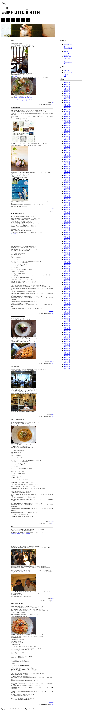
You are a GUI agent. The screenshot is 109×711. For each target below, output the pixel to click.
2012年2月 (67, 343)
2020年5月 (67, 166)
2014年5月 (67, 295)
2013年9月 (67, 309)
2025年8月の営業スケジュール (68, 58)
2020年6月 (67, 164)
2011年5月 (67, 359)
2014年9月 (67, 288)
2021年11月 (67, 141)
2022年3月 (67, 136)
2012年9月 (67, 330)
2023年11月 (67, 106)
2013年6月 (67, 314)
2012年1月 (67, 345)
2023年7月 (67, 111)
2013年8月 (67, 311)
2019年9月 (67, 181)
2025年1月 (67, 90)
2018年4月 (67, 211)
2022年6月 (67, 131)
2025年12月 (67, 82)
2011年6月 (67, 357)
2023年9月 (67, 109)
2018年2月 (67, 214)
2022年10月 (67, 123)
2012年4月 (67, 339)
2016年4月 (67, 254)
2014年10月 (67, 286)
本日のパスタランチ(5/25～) (17, 213)
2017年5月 (67, 231)
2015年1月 (67, 280)
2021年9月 (67, 143)
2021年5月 (67, 148)
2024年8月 (67, 97)
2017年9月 (67, 223)
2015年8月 (67, 268)
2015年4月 (67, 275)
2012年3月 (67, 341)
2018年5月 (67, 209)
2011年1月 (67, 366)
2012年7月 (67, 334)
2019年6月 (67, 186)
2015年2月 (67, 279)
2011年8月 (67, 354)
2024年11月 (67, 93)
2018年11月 (67, 198)
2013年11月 (67, 305)
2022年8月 (67, 127)
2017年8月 (67, 225)
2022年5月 (67, 132)
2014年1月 (67, 302)
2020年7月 (67, 163)
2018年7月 (67, 206)
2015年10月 (67, 264)
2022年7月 (67, 129)
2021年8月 (67, 145)
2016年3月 (67, 255)
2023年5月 (67, 115)
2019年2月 (67, 193)
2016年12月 (67, 239)
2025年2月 (67, 88)
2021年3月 (67, 150)
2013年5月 (67, 316)
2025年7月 (67, 86)
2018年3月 (67, 213)
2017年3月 (67, 234)
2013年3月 (67, 320)
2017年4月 (67, 232)
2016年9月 (67, 245)
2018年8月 (67, 204)
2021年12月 (67, 140)
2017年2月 (67, 236)
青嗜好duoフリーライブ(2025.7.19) (67, 53)
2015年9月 (67, 266)
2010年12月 (67, 368)
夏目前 (12, 40)
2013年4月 (67, 318)
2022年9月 (67, 125)
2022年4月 (67, 134)
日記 (52, 102)
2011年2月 (67, 364)
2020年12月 (67, 156)
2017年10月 (67, 222)
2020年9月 (67, 159)
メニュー (51, 311)
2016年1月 (67, 259)
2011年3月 (67, 363)
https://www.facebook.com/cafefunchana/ (23, 97)
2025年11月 (67, 84)
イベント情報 (68, 72)
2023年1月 (67, 118)
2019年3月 (67, 191)
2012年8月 (67, 332)
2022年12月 (67, 120)
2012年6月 (67, 336)
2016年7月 (67, 248)
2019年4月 (67, 189)
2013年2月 (67, 321)
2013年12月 (67, 304)
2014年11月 (67, 284)
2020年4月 (67, 168)
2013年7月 (67, 313)
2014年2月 (67, 300)
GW (12, 526)
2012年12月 (67, 325)
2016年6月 (67, 250)
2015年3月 (67, 277)
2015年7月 (67, 270)
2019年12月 (67, 175)
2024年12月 (67, 91)
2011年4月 (67, 361)
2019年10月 (67, 179)
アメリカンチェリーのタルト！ (18, 316)
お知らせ (66, 70)
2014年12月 (67, 282)
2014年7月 (67, 291)
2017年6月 (67, 229)
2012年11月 (67, 327)
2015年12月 (67, 261)
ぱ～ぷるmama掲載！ (16, 107)
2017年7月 (67, 227)
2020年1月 (67, 173)
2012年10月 (67, 329)
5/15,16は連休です (15, 366)
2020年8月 (67, 161)
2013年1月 (67, 323)
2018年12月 (67, 197)
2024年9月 (67, 95)
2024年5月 (67, 100)
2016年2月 (67, 257)
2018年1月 (67, 216)
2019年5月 (67, 188)
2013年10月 (67, 307)
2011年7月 (67, 355)
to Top (51, 104)
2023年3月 (67, 116)
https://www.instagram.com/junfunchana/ (23, 100)
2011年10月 (67, 350)
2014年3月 (67, 298)
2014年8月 (67, 289)
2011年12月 (67, 346)
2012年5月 (67, 338)
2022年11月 (67, 122)
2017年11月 (67, 220)
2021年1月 (67, 154)
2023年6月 (67, 113)
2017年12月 (67, 218)
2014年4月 (67, 297)
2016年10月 (67, 243)
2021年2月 (67, 152)
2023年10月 (67, 107)
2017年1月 (67, 238)
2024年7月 (67, 98)
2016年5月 (67, 252)
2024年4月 (67, 102)
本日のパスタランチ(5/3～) (17, 603)
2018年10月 (67, 200)
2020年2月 (67, 172)
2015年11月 (67, 263)
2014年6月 (67, 293)
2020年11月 (67, 157)
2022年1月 (67, 138)
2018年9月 (67, 202)
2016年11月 (67, 241)
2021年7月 (67, 147)
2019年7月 (67, 184)
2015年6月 (67, 272)
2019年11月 (67, 177)
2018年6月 (67, 207)
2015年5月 (67, 273)
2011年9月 (67, 352)
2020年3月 (67, 170)
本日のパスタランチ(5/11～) (17, 419)
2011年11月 (67, 348)
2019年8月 (67, 182)
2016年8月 (67, 247)
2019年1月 (67, 195)
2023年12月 (67, 104)
